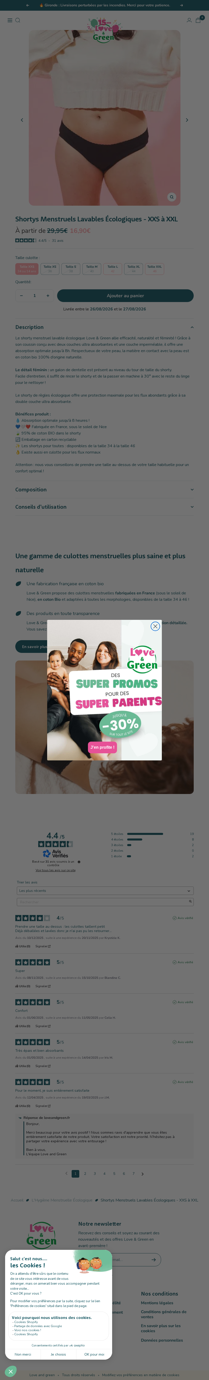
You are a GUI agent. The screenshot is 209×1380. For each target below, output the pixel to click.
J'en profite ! (102, 747)
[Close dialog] (155, 626)
